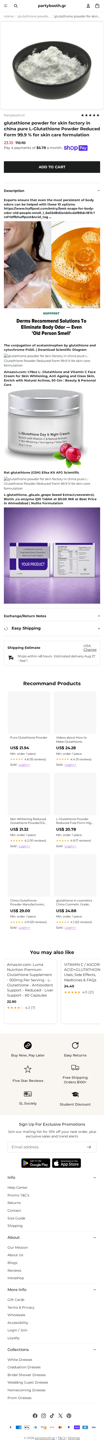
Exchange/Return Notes (25, 616)
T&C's (62, 1438)
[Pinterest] (69, 1416)
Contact (14, 1210)
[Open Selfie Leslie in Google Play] (35, 1163)
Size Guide (16, 1218)
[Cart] (97, 6)
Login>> (24, 764)
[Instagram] (43, 1416)
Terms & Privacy (21, 1307)
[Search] (16, 6)
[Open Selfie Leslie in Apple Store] (66, 1163)
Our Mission (17, 1247)
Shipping (15, 1226)
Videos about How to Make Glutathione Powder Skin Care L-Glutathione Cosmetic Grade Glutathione (72, 740)
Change (90, 650)
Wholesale (16, 1315)
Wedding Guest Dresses (27, 1382)
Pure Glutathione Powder (28, 737)
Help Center (17, 1187)
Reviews (14, 1270)
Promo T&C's (18, 1195)
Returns (14, 1203)
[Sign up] (89, 1147)
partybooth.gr (14, 115)
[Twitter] (60, 1416)
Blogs (12, 1263)
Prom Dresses (19, 1398)
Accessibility (17, 1322)
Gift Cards (15, 1300)
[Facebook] (35, 1416)
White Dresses (19, 1359)
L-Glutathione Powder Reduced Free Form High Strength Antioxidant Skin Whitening (74, 821)
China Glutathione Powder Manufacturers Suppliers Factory (27, 903)
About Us (15, 1255)
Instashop (15, 1278)
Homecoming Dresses (26, 1390)
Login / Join (17, 1330)
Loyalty (13, 1338)
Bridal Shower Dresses (26, 1375)
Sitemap (74, 1438)
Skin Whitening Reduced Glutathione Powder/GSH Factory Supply (28, 821)
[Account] (88, 6)
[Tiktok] (52, 1416)
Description (14, 191)
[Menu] (5, 5)
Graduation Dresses (24, 1367)
